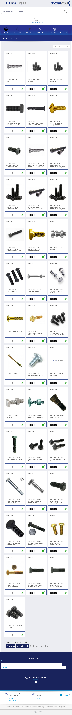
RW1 (36, 713)
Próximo (37, 646)
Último (47, 646)
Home (5, 38)
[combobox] (61, 46)
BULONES (16, 38)
